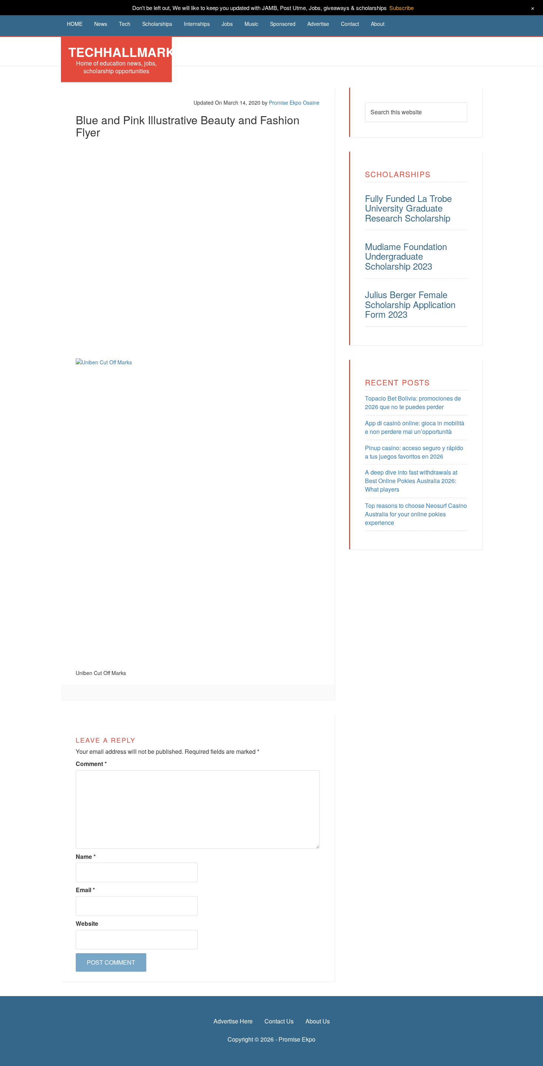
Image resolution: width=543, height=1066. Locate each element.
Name (86, 857)
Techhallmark (121, 52)
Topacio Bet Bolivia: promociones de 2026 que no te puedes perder (413, 402)
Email (85, 890)
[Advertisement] (198, 196)
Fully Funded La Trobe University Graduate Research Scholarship (408, 208)
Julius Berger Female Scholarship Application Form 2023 (410, 304)
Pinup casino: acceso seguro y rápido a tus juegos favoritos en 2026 (414, 452)
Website (87, 924)
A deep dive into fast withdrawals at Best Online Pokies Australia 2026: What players (411, 480)
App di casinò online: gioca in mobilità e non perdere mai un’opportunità (414, 427)
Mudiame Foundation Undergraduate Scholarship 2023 (406, 256)
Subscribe (401, 7)
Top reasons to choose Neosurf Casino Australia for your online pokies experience (416, 514)
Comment (91, 764)
